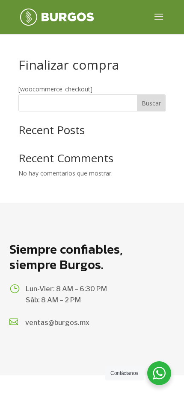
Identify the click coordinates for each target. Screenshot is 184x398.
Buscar (151, 103)
